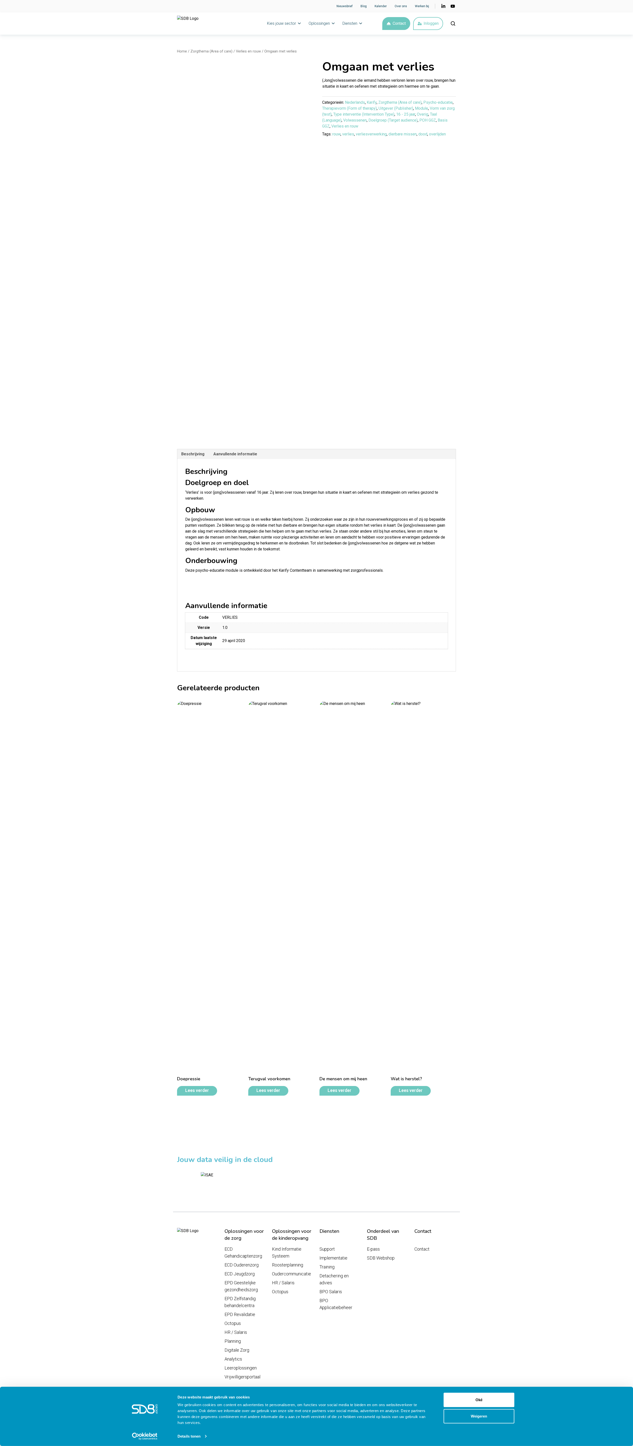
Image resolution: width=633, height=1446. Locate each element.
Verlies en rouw (248, 51)
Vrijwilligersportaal (242, 1376)
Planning (233, 1341)
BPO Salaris (330, 1291)
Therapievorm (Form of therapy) (349, 108)
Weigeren (479, 1416)
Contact (399, 23)
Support (327, 1249)
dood (422, 134)
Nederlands (355, 102)
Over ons (401, 6)
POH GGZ (427, 120)
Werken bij (422, 6)
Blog (364, 6)
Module (421, 108)
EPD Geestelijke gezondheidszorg (241, 1286)
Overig (422, 114)
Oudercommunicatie (291, 1273)
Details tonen (189, 1436)
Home (182, 51)
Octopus (233, 1323)
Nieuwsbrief (345, 6)
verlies (348, 134)
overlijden (437, 134)
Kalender (381, 6)
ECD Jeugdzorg (240, 1273)
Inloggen (431, 23)
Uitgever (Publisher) (396, 108)
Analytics (233, 1359)
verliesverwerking (371, 134)
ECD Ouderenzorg (242, 1264)
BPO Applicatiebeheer (335, 1304)
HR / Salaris (236, 1332)
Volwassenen (355, 120)
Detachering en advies (334, 1279)
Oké (478, 1400)
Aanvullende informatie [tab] (235, 454)
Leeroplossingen (241, 1367)
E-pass (373, 1249)
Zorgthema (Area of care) (211, 51)
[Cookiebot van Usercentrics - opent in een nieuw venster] (144, 1436)
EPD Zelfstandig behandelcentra (240, 1302)
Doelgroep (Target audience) (393, 120)
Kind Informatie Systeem (286, 1252)
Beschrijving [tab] (192, 454)
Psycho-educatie (438, 102)
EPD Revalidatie (240, 1314)
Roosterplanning (287, 1264)
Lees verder (197, 1090)
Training (327, 1266)
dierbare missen (402, 134)
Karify (372, 102)
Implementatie (333, 1258)
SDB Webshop (381, 1258)
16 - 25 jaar (405, 114)
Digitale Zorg (237, 1350)
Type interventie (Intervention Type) (363, 114)
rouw (336, 134)
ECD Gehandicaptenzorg (243, 1252)
